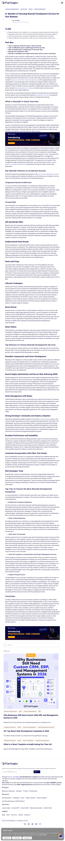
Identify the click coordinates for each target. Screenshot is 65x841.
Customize (17, 838)
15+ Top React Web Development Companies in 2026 (26, 731)
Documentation (7, 798)
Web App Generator (36, 808)
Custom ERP (15, 808)
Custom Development (30, 711)
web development (45, 419)
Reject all (7, 838)
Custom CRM (24, 808)
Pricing (25, 791)
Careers (20, 815)
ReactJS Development (29, 727)
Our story (14, 815)
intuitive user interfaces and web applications (24, 80)
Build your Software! (8, 791)
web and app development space (48, 174)
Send (35, 772)
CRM (20, 711)
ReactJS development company (24, 88)
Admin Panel (48, 808)
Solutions (19, 791)
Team (8, 815)
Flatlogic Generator (10, 727)
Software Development (42, 740)
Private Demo (33, 791)
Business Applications (12, 9)
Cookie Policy (42, 834)
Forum (22, 798)
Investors (27, 815)
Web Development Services (46, 727)
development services (42, 95)
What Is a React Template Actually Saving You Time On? (28, 744)
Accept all (27, 838)
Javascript (24, 9)
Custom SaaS (6, 808)
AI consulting (15, 777)
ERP (39, 711)
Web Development (39, 9)
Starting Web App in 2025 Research (13, 801)
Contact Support (41, 798)
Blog (3, 815)
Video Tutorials (30, 798)
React (30, 9)
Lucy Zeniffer (16, 20)
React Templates (28, 740)
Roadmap (16, 798)
